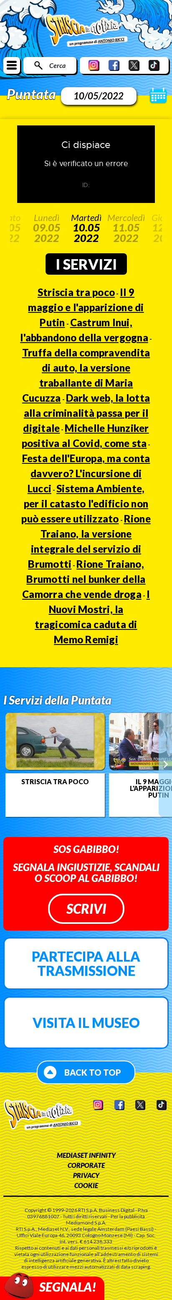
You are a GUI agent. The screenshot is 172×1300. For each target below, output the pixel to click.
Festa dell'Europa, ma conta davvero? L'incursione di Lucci (86, 473)
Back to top (92, 1072)
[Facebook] (114, 65)
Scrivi (86, 908)
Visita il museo (86, 1022)
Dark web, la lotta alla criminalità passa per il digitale (86, 413)
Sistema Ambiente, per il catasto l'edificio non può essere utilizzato (84, 503)
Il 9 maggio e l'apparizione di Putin (86, 307)
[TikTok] (154, 65)
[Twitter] (134, 65)
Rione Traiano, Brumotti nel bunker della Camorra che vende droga (84, 579)
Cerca (57, 65)
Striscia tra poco (76, 292)
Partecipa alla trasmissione (86, 963)
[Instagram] (94, 65)
